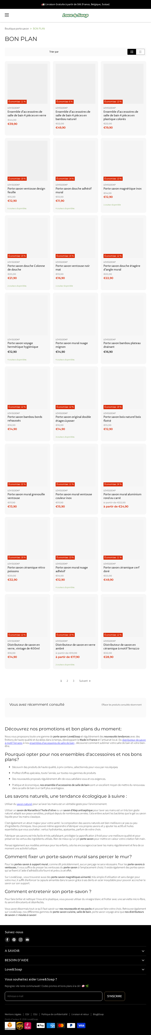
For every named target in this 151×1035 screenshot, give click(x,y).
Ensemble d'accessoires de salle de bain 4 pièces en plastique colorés (120, 115)
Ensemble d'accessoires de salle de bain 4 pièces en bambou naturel (73, 115)
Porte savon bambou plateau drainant (122, 345)
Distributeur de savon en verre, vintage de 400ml (24, 647)
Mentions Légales (13, 1014)
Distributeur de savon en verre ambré (75, 647)
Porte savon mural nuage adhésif (72, 569)
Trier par (54, 51)
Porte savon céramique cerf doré (121, 569)
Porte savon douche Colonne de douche (26, 268)
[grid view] (131, 52)
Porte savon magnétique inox (122, 189)
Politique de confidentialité (54, 1014)
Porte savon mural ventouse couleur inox (74, 496)
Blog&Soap (98, 1014)
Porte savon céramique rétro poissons (26, 569)
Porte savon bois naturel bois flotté (122, 419)
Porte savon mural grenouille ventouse (26, 496)
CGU (35, 1014)
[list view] (140, 52)
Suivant (83, 681)
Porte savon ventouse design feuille (26, 190)
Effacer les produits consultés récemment (122, 704)
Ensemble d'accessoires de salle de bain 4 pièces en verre (27, 113)
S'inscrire (114, 996)
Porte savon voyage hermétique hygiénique (23, 345)
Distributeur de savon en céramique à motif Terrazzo (121, 647)
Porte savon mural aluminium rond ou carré (122, 496)
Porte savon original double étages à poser (73, 419)
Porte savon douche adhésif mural (74, 190)
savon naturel (24, 804)
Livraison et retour (80, 1014)
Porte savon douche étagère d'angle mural (121, 268)
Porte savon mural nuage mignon (72, 345)
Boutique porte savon (17, 28)
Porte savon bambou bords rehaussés (25, 419)
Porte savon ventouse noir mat (73, 268)
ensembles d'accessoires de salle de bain (51, 743)
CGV (27, 1014)
